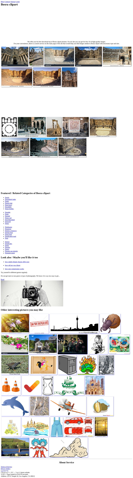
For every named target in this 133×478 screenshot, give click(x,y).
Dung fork (8, 234)
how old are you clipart (12, 265)
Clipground (10, 471)
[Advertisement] (66, 23)
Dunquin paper (10, 253)
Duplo (7, 197)
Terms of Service (6, 467)
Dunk (7, 201)
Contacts (7, 2)
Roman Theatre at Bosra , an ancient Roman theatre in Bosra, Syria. (116, 62)
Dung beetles (9, 209)
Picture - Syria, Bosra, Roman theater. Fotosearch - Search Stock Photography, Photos (42, 152)
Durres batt (8, 203)
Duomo (7, 247)
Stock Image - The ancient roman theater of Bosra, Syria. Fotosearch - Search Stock (15, 153)
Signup (13, 2)
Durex (7, 249)
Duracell (8, 222)
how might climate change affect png (17, 262)
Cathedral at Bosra (7, 134)
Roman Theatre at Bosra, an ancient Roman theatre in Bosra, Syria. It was (57, 62)
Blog (2, 2)
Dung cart (8, 218)
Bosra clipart (66, 84)
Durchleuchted (10, 220)
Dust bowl (8, 205)
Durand (7, 216)
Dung (7, 223)
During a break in (11, 231)
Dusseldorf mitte (10, 199)
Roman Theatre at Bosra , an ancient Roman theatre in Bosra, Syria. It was (15, 83)
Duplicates (8, 244)
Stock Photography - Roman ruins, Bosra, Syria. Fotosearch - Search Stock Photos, (36, 61)
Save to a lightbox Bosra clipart (11, 63)
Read (2, 279)
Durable (7, 212)
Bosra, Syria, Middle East (97, 134)
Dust (6, 238)
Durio (7, 245)
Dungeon (8, 229)
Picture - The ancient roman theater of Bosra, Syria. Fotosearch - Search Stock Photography (72, 152)
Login (18, 2)
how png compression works (14, 269)
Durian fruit (9, 233)
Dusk (7, 214)
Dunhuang (8, 227)
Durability (8, 207)
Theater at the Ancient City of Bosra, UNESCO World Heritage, (44, 83)
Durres (7, 242)
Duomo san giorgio (11, 251)
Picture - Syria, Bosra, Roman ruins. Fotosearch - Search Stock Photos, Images (30, 133)
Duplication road (10, 236)
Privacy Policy (5, 469)
